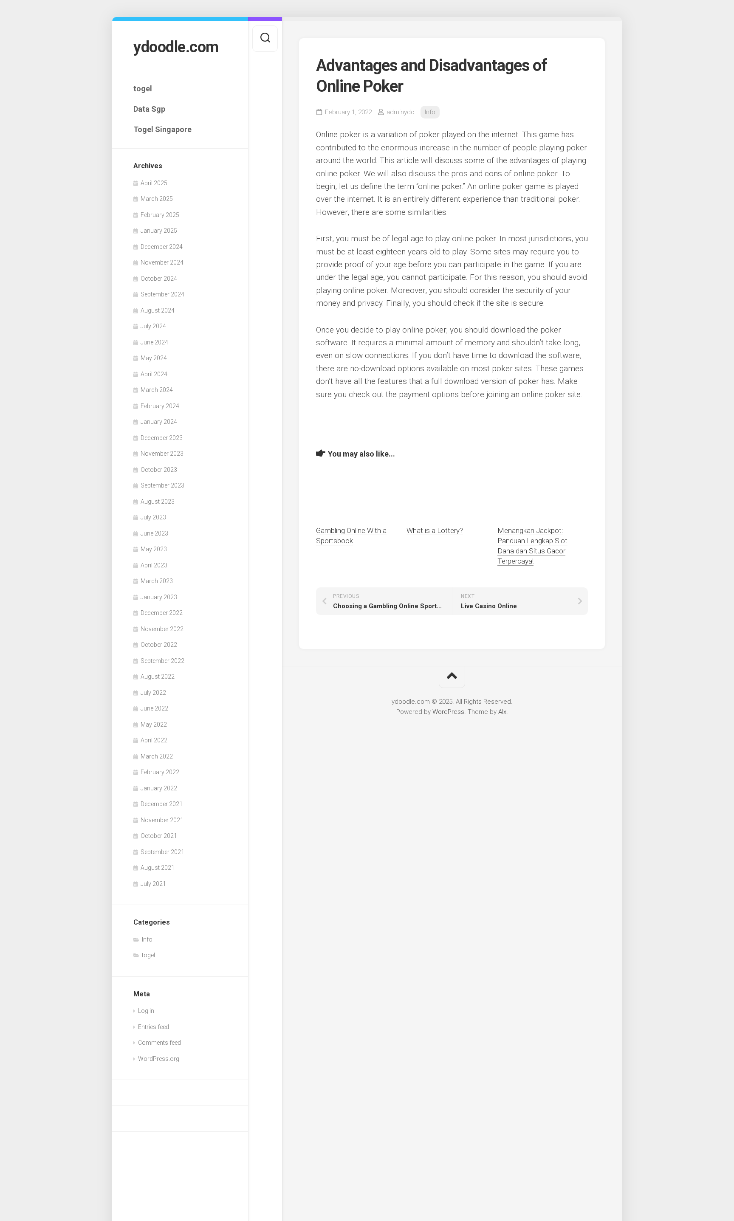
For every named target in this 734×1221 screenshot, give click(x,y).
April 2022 (154, 740)
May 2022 (154, 724)
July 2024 (153, 326)
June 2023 (154, 533)
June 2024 (154, 342)
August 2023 (158, 501)
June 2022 (154, 708)
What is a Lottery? (435, 530)
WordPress (448, 712)
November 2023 (162, 453)
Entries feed (153, 1027)
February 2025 (160, 214)
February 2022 (160, 772)
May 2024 (154, 358)
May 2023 (154, 549)
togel (142, 88)
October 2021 (159, 835)
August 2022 (158, 676)
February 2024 (160, 406)
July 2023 (153, 517)
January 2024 (159, 421)
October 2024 (159, 278)
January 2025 (159, 230)
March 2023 (157, 581)
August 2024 (158, 310)
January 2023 (159, 597)
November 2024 (162, 262)
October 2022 (159, 644)
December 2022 (162, 612)
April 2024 (154, 374)
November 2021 (162, 820)
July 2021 (153, 883)
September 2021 (162, 852)
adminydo (401, 112)
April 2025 (154, 183)
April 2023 (154, 565)
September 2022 (162, 660)
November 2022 (162, 629)
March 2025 (157, 198)
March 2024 (157, 389)
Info (147, 939)
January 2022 (159, 788)
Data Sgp (149, 108)
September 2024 (162, 294)
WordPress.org (158, 1058)
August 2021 (158, 867)
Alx (502, 712)
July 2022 (153, 692)
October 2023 (159, 469)
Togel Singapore (162, 129)
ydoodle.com (176, 47)
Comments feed (159, 1042)
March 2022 (157, 756)
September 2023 (162, 485)
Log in (146, 1010)
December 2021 (162, 804)
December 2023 (162, 437)
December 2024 (162, 246)
